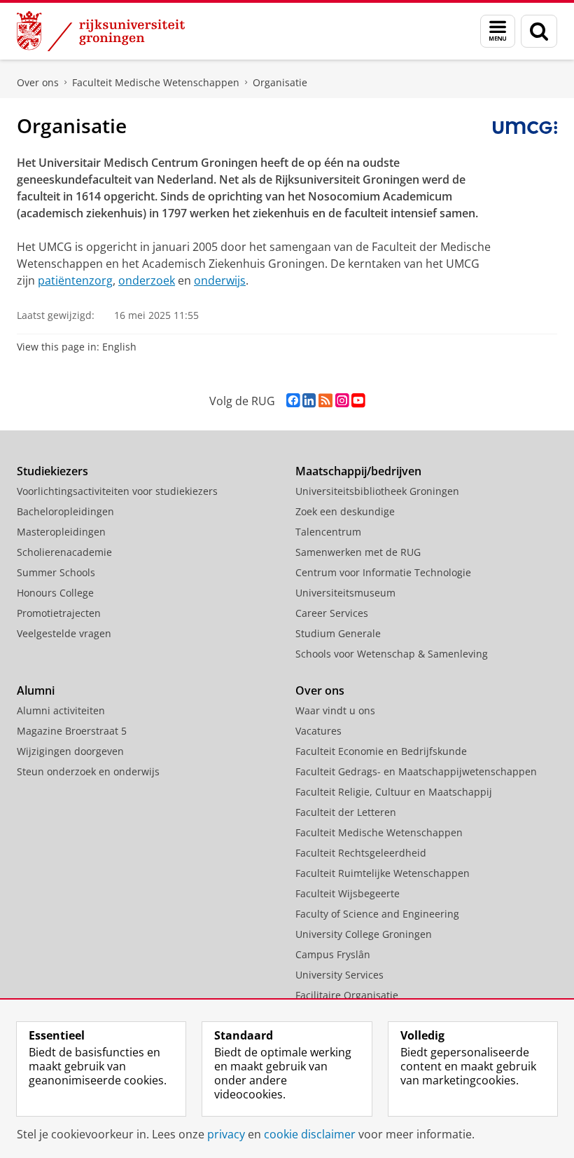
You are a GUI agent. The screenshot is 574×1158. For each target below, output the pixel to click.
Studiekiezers (52, 471)
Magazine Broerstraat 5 (72, 730)
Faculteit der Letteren (345, 812)
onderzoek (146, 280)
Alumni (36, 690)
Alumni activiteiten (61, 710)
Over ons (38, 82)
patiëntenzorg (75, 280)
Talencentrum (328, 531)
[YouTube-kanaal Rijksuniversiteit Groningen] (358, 400)
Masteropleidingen (61, 531)
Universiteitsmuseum (345, 592)
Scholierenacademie (64, 552)
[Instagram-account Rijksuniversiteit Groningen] (342, 400)
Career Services (331, 613)
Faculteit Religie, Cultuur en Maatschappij (393, 791)
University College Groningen (363, 934)
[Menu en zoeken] (497, 31)
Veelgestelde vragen (64, 633)
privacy (226, 1134)
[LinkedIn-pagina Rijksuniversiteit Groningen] (309, 400)
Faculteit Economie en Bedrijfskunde (381, 751)
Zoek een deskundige (345, 511)
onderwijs (220, 280)
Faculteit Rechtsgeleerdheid (360, 852)
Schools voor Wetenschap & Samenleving (391, 653)
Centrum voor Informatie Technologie (383, 572)
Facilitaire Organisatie (346, 995)
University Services (339, 974)
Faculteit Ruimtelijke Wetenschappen (382, 873)
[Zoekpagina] (539, 31)
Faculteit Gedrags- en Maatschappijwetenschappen (416, 771)
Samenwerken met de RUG (358, 552)
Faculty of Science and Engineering (377, 913)
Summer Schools (56, 572)
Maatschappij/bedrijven (358, 471)
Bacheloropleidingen (65, 511)
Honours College (55, 592)
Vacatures (318, 730)
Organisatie (280, 82)
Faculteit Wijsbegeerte (347, 893)
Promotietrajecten (59, 613)
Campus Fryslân (332, 954)
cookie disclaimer (310, 1134)
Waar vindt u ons (335, 710)
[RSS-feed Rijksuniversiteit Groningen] (325, 400)
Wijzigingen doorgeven (70, 751)
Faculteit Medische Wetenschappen (155, 82)
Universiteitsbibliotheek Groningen (377, 491)
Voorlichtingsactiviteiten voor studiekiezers (117, 491)
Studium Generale (338, 633)
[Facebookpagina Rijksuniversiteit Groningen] (293, 400)
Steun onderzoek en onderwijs (88, 771)
